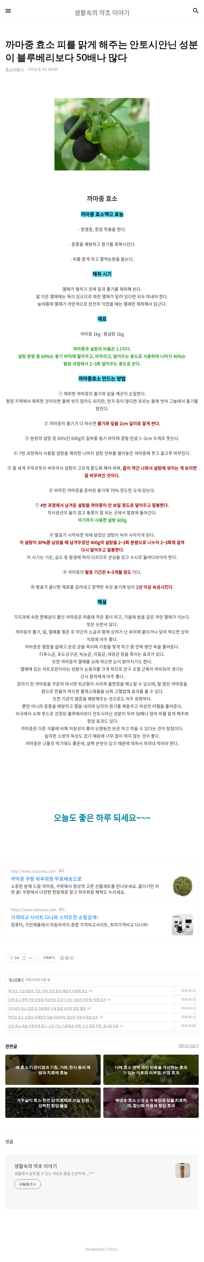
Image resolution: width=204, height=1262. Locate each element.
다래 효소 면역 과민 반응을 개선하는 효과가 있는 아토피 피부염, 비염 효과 (57, 999)
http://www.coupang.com (33, 871)
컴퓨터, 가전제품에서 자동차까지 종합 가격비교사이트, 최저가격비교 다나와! (79, 924)
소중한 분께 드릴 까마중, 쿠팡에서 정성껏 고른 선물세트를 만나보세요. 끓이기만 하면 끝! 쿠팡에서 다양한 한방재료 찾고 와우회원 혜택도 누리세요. (85, 889)
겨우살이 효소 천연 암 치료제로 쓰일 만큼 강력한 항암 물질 (47, 1008)
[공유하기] (24, 958)
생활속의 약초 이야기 (35, 1166)
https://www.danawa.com (33, 909)
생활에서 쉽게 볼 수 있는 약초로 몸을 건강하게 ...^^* (54, 1173)
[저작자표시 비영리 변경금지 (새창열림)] (67, 958)
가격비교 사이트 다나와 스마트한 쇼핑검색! (54, 917)
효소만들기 (16, 979)
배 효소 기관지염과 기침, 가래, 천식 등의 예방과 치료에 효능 (47, 991)
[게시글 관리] (30, 958)
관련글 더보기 (188, 1045)
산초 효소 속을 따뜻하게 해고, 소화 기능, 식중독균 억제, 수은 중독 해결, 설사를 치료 (63, 1026)
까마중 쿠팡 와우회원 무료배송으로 (46, 879)
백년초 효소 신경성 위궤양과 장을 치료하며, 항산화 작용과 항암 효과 (53, 1017)
